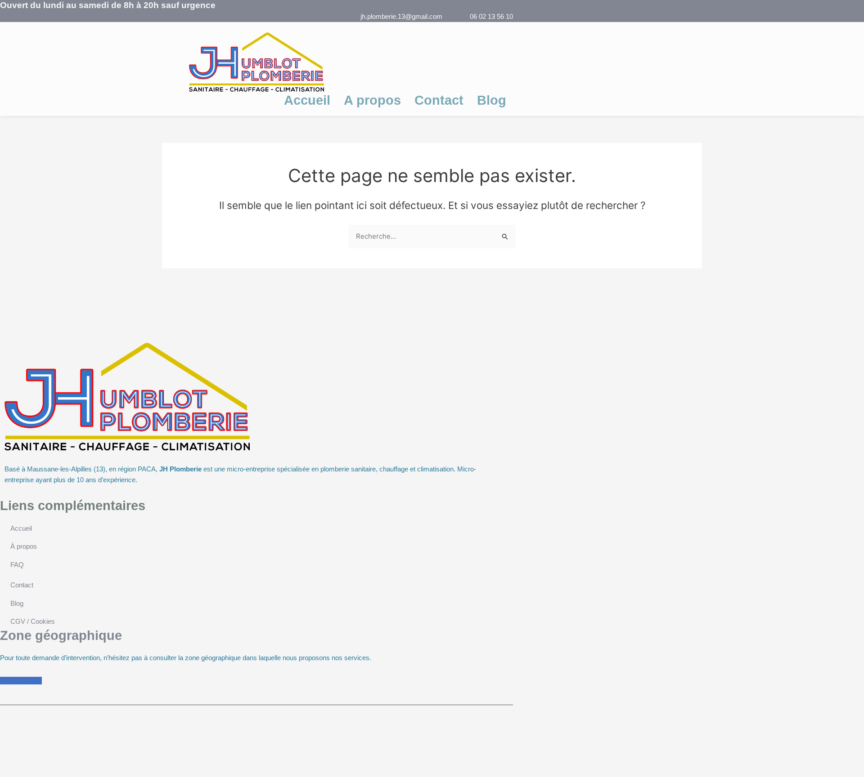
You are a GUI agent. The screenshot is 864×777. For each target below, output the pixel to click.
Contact (439, 100)
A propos (372, 100)
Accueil (307, 100)
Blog (491, 100)
